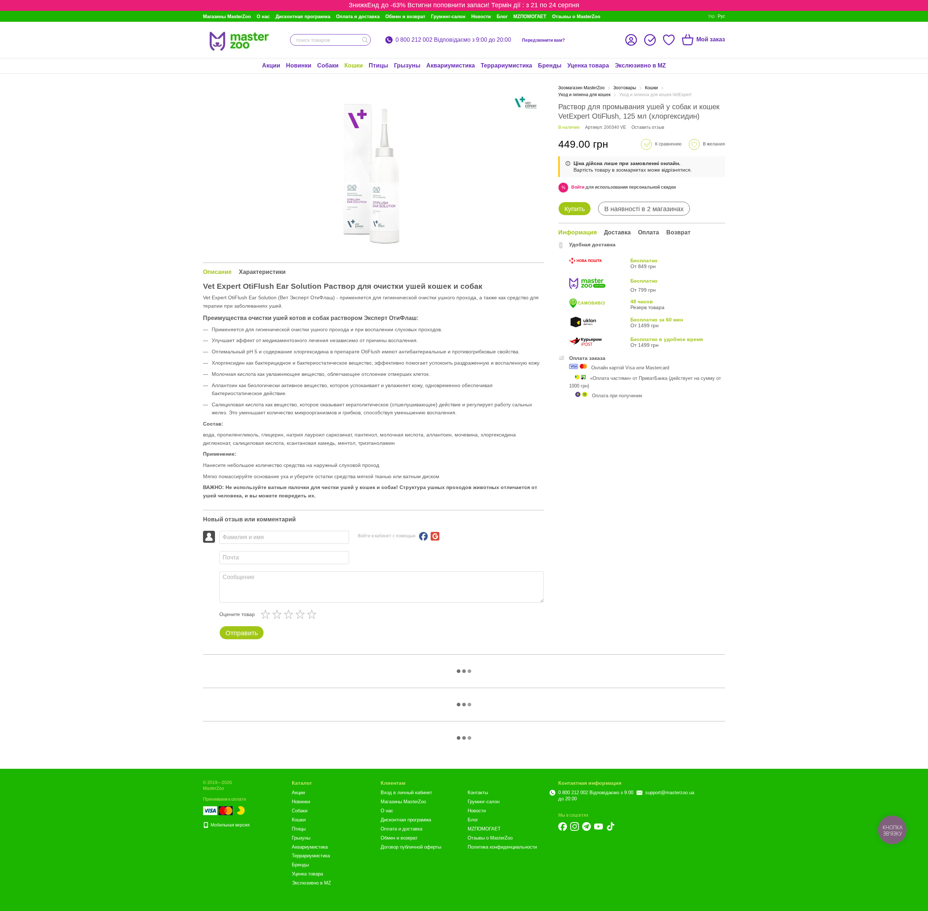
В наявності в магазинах (644, 209)
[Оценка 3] (290, 614)
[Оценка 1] (267, 614)
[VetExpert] (525, 102)
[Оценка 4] (301, 614)
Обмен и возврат (405, 16)
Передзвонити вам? (543, 40)
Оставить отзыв (647, 127)
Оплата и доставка (358, 16)
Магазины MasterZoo (227, 16)
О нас (263, 16)
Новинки (298, 65)
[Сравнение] (650, 40)
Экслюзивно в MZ (640, 65)
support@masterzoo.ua (669, 792)
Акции (271, 65)
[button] (577, 187)
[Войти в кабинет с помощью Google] (435, 536)
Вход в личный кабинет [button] (406, 792)
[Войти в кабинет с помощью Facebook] (423, 536)
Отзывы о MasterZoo (576, 16)
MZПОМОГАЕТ (529, 16)
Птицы (378, 65)
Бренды (550, 65)
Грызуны (407, 65)
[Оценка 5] (313, 614)
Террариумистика (506, 65)
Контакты (478, 792)
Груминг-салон (448, 16)
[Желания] (669, 40)
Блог (502, 16)
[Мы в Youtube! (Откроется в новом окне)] (598, 826)
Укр (711, 16)
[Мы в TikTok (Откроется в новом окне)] (610, 826)
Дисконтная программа (303, 16)
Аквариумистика (450, 65)
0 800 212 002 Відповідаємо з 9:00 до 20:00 (453, 40)
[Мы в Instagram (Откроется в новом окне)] (574, 826)
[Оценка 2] (278, 614)
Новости (481, 16)
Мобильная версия (230, 825)
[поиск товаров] (365, 40)
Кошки (353, 65)
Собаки (328, 65)
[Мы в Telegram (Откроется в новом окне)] (586, 826)
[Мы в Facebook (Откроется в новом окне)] (562, 826)
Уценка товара (588, 65)
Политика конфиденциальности (502, 847)
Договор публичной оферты (411, 847)
